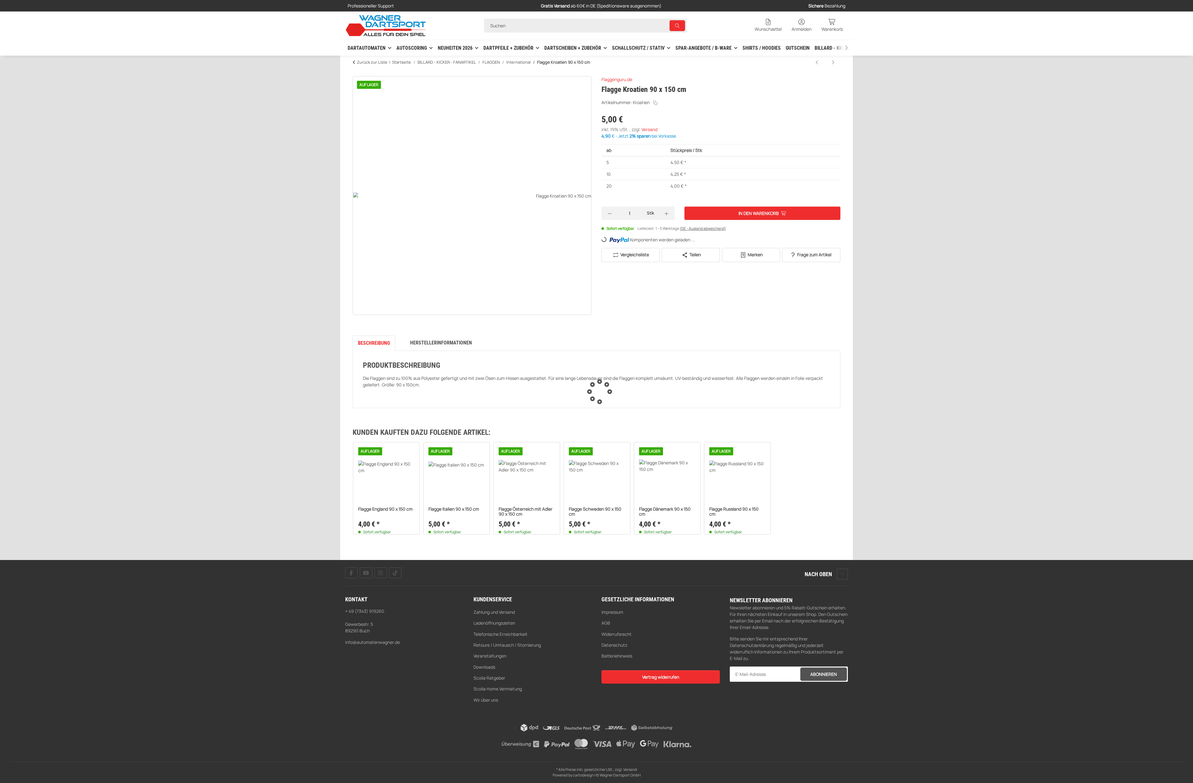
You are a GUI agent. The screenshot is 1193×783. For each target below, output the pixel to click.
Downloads (484, 667)
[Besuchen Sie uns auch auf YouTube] (366, 572)
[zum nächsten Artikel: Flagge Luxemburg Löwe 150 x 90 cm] (833, 62)
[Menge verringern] (609, 213)
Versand (649, 129)
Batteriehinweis (616, 656)
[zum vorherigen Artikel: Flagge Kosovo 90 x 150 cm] (817, 62)
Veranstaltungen (489, 656)
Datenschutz (614, 645)
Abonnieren (823, 674)
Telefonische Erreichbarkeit (500, 634)
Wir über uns (485, 700)
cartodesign (583, 775)
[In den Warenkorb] (358, 72)
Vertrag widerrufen (660, 677)
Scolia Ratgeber (489, 678)
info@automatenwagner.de (372, 642)
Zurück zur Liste (372, 62)
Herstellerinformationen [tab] (441, 343)
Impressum (612, 612)
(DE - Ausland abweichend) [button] (703, 228)
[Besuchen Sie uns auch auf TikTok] (395, 572)
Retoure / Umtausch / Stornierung (507, 645)
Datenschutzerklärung (752, 645)
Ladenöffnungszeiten (494, 623)
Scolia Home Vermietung (497, 689)
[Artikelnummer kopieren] (655, 103)
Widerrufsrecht (616, 634)
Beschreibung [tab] (374, 343)
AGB (605, 623)
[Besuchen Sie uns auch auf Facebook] (351, 572)
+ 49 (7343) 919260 (364, 611)
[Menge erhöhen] (666, 213)
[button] (768, 25)
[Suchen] (677, 25)
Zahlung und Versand (494, 612)
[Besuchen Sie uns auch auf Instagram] (380, 572)
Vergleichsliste (634, 254)
